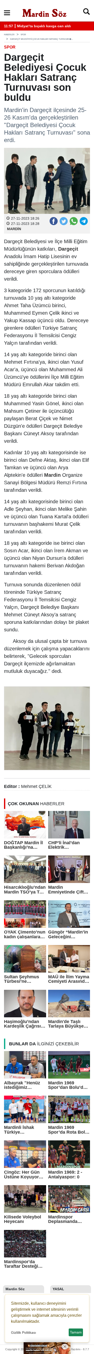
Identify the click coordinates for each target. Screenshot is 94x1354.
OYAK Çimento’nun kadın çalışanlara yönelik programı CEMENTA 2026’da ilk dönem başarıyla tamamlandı (25, 934)
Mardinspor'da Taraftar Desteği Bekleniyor (21, 1264)
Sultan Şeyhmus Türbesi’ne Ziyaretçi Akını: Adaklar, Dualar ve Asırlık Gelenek (23, 979)
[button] (7, 12)
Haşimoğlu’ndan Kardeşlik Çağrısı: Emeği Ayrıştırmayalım (23, 1024)
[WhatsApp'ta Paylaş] (73, 221)
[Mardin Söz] (44, 12)
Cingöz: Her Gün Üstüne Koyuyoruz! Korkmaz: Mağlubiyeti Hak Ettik (24, 1174)
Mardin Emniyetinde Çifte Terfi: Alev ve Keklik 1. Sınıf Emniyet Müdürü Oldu (67, 889)
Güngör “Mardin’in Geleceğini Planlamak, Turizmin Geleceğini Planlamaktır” (68, 934)
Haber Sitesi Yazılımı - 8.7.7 (72, 1349)
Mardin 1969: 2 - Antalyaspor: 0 (65, 1174)
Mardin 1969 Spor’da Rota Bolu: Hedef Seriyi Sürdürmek (68, 1129)
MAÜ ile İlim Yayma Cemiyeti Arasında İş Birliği (68, 979)
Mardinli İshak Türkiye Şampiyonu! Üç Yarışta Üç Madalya (24, 1129)
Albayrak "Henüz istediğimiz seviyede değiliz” (22, 1085)
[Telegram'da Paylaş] (83, 221)
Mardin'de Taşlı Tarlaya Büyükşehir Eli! (68, 1024)
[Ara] (86, 13)
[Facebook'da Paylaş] (53, 221)
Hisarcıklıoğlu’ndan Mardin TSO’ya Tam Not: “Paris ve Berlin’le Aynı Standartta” (25, 889)
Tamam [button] (76, 1332)
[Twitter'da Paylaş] (63, 221)
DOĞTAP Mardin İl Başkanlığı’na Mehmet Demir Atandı (23, 845)
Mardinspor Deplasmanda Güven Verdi (62, 1219)
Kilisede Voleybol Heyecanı (22, 1219)
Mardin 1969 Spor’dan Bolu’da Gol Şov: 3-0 (67, 1085)
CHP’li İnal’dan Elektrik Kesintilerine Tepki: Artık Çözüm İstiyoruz (68, 845)
